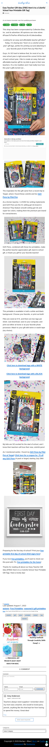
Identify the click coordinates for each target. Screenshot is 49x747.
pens (20, 615)
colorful (9, 615)
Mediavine (30, 744)
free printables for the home (29, 562)
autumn (6, 608)
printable (27, 615)
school (35, 615)
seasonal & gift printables (35, 608)
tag (41, 615)
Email (21, 687)
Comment (5, 674)
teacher (24, 618)
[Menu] (2, 3)
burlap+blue (6, 603)
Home (4, 611)
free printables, (17, 559)
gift (15, 615)
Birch (34, 741)
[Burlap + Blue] (24, 3)
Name (6, 687)
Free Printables (16, 608)
